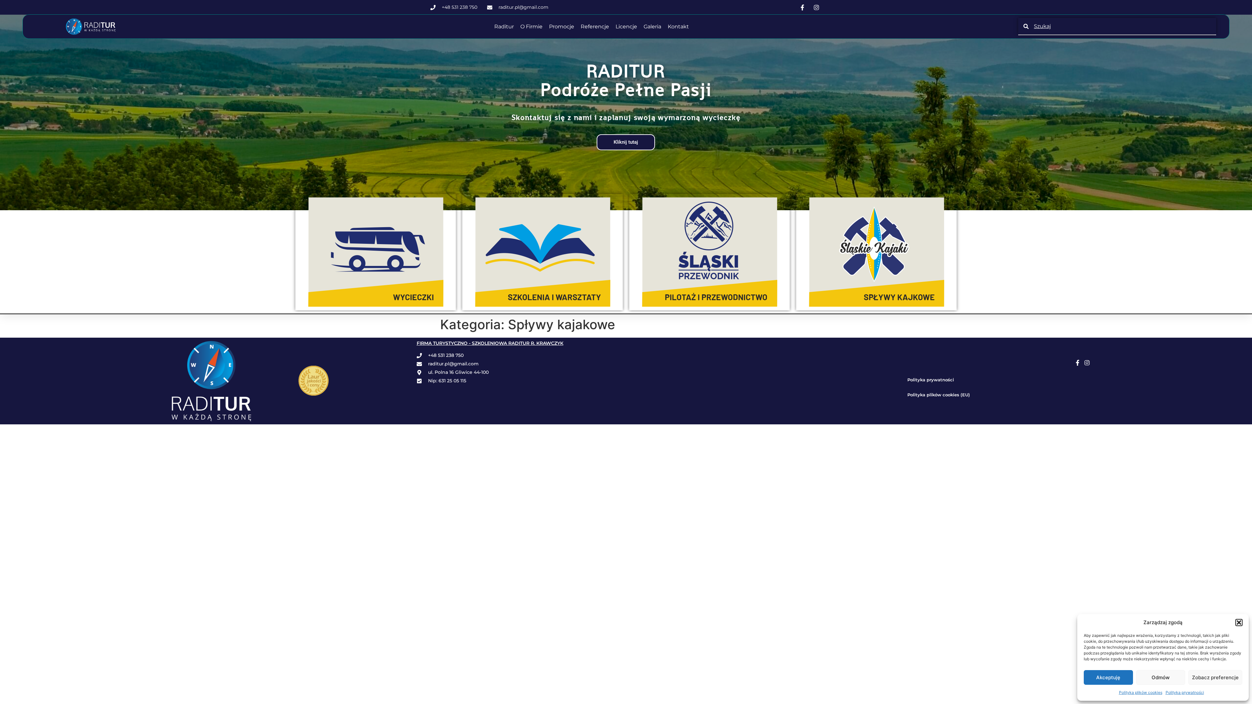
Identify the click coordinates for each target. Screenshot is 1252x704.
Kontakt (678, 26)
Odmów (1161, 677)
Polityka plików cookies (1140, 692)
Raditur (504, 26)
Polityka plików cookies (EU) (938, 394)
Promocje (561, 26)
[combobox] (1117, 26)
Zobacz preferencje (1215, 677)
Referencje (595, 26)
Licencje (626, 26)
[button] (1239, 622)
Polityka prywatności (1185, 692)
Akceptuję (1108, 677)
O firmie (531, 26)
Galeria (652, 26)
